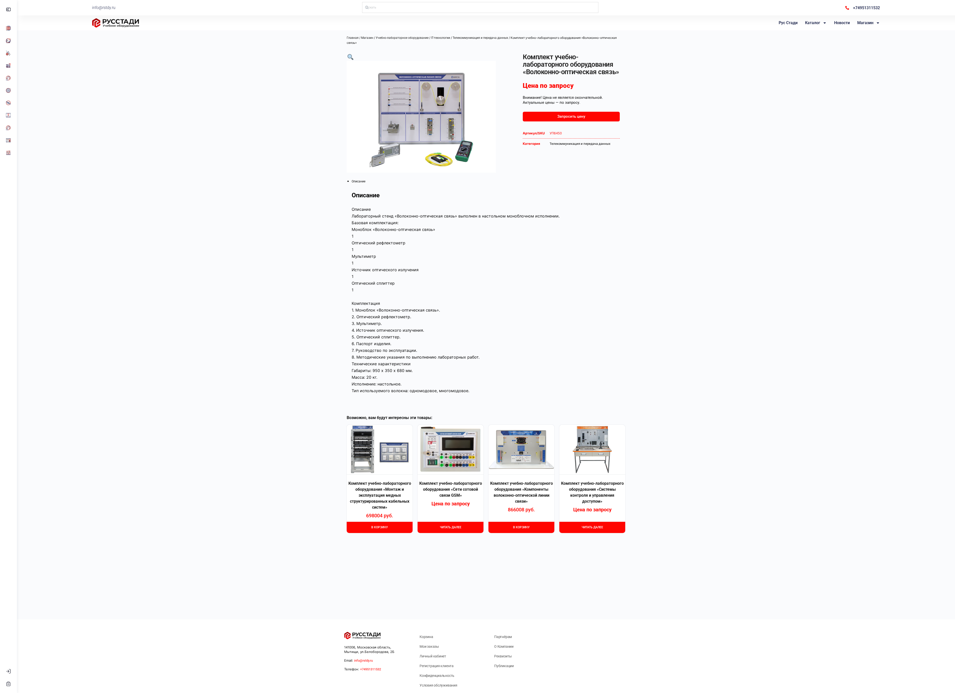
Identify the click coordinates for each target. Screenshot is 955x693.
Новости (842, 22)
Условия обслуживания (438, 685)
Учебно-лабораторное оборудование (402, 38)
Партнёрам (503, 637)
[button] (350, 56)
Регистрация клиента (437, 666)
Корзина (426, 637)
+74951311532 (370, 669)
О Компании (504, 646)
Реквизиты (503, 656)
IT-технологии (440, 38)
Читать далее (450, 527)
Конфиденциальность (437, 676)
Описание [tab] (358, 181)
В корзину (379, 527)
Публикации (504, 666)
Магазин (865, 22)
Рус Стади (788, 22)
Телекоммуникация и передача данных (480, 38)
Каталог (812, 22)
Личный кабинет (433, 656)
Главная (353, 38)
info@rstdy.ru (103, 7)
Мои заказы (429, 646)
